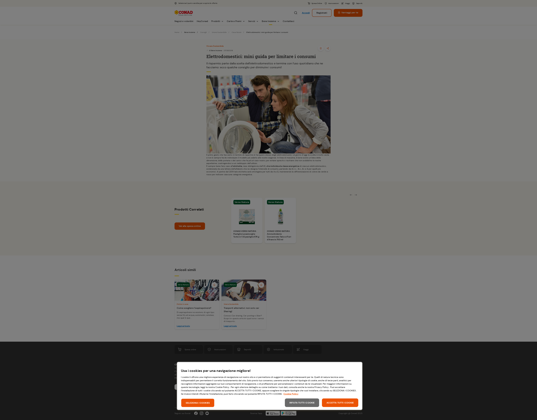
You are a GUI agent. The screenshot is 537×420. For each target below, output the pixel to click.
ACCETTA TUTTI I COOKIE (340, 402)
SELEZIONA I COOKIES (198, 402)
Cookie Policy (290, 393)
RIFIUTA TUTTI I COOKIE (302, 402)
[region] (269, 386)
